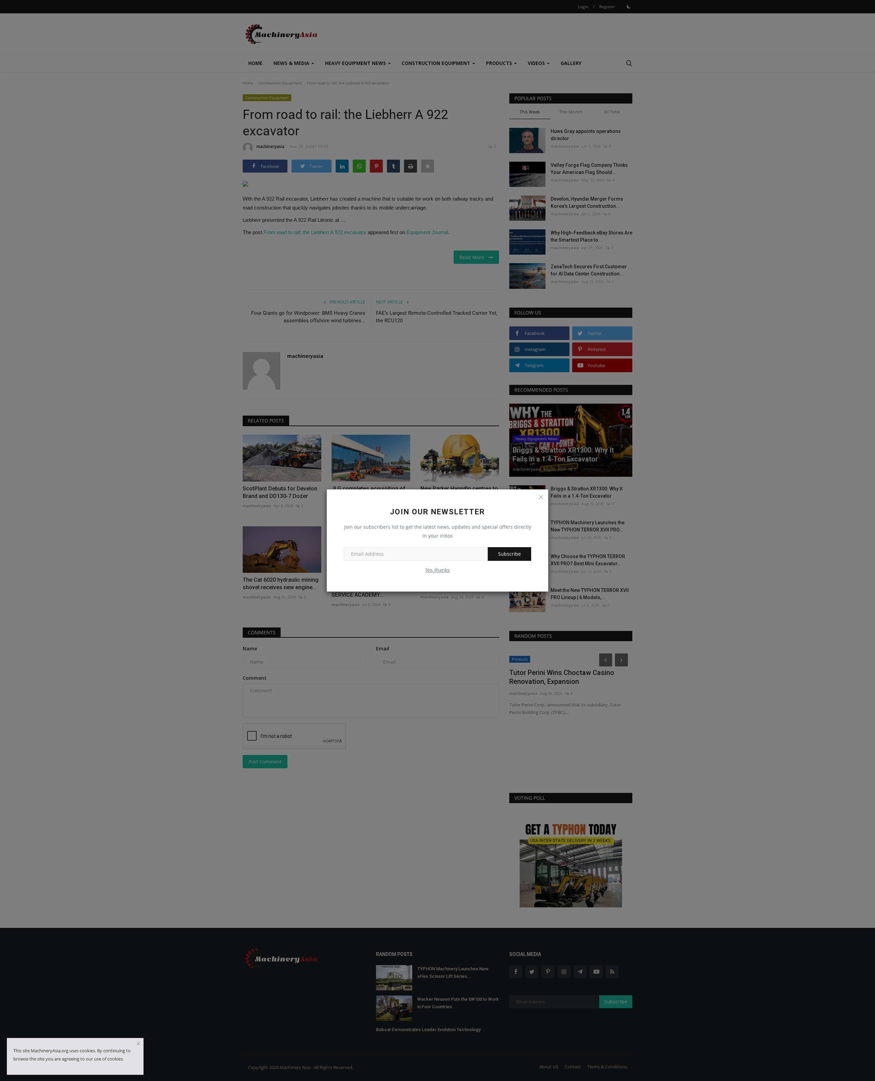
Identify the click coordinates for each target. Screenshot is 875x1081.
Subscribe (509, 554)
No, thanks (438, 570)
